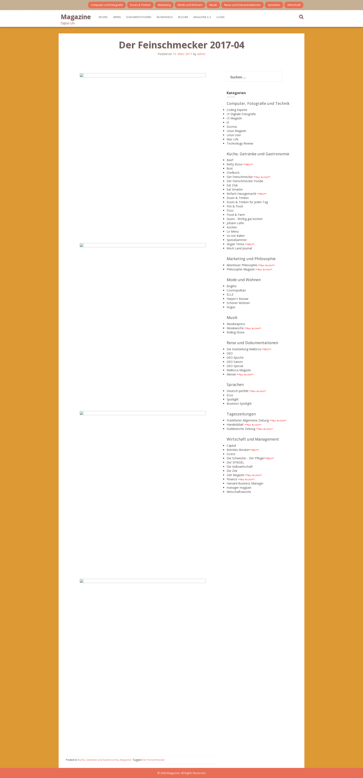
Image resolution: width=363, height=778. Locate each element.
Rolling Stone (236, 332)
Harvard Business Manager (245, 483)
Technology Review (240, 143)
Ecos (230, 395)
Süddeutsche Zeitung (241, 429)
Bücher (183, 17)
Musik (213, 5)
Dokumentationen (138, 17)
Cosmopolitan (236, 290)
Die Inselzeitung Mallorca (244, 349)
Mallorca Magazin (239, 370)
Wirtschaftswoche (239, 492)
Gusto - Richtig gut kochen (245, 219)
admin (201, 54)
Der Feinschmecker (153, 760)
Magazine (76, 16)
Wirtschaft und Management (253, 439)
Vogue (231, 307)
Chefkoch (233, 173)
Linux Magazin (236, 131)
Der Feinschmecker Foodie (245, 181)
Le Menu (233, 231)
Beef (230, 160)
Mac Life (232, 139)
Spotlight (233, 399)
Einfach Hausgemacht (241, 194)
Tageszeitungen (241, 413)
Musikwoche (235, 328)
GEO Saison (235, 362)
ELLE (230, 294)
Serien (117, 17)
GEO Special (235, 366)
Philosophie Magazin (241, 269)
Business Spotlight (239, 403)
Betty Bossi (234, 164)
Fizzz (230, 210)
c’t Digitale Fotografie (241, 114)
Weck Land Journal (239, 248)
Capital (231, 446)
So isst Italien (236, 236)
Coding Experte (237, 110)
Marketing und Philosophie (251, 258)
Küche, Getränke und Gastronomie (98, 760)
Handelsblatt (235, 425)
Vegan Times (235, 244)
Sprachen (274, 5)
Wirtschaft (293, 5)
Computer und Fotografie (107, 5)
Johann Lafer (235, 223)
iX (228, 122)
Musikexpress (236, 324)
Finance (232, 479)
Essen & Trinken (140, 5)
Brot (230, 168)
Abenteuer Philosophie (242, 265)
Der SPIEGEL (235, 462)
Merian (231, 374)
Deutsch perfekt (238, 391)
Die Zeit (232, 471)
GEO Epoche (235, 357)
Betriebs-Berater (238, 450)
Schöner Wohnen (238, 303)
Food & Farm (236, 215)
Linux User (234, 135)
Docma (232, 127)
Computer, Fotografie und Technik (258, 103)
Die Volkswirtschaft (240, 467)
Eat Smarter (235, 189)
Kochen (232, 227)
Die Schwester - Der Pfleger (245, 458)
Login (220, 17)
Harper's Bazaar (238, 299)
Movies (103, 17)
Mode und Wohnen (190, 5)
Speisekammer (237, 240)
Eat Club (232, 185)
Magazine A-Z (202, 17)
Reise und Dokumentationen (242, 5)
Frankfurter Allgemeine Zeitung (248, 420)
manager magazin (239, 488)
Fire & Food (235, 206)
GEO (230, 353)
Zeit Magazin (235, 475)
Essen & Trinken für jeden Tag (247, 202)
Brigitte (232, 286)
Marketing (164, 5)
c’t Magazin (234, 118)
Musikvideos (165, 17)
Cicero (231, 454)
